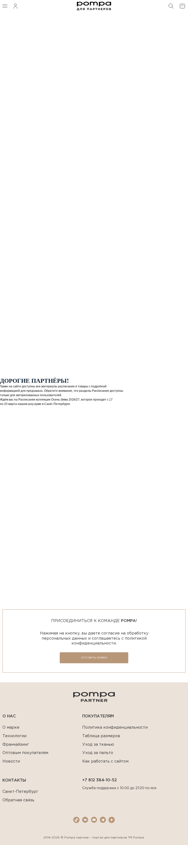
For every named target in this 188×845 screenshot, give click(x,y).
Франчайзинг (15, 744)
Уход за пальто (97, 753)
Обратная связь (18, 800)
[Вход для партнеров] (15, 6)
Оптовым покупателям (25, 753)
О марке (10, 727)
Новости (11, 761)
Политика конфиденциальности (115, 727)
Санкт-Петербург (20, 792)
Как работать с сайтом (105, 761)
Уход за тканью (98, 744)
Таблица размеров (101, 736)
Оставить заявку (94, 658)
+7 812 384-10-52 (99, 780)
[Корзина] (182, 6)
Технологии (14, 736)
